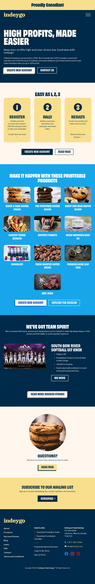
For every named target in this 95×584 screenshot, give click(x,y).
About (7, 528)
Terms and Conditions (14, 556)
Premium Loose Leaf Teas (78, 266)
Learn (6, 544)
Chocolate (17, 264)
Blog (6, 540)
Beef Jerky (47, 293)
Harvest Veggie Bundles (17, 237)
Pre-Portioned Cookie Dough (47, 208)
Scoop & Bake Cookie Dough (17, 208)
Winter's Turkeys (47, 235)
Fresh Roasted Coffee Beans (47, 266)
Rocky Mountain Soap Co (78, 237)
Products (8, 532)
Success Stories (11, 536)
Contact (7, 552)
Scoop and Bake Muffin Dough (78, 208)
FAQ (5, 548)
